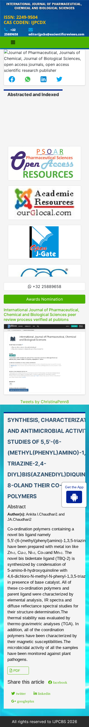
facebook (59, 682)
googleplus (25, 701)
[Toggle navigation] (13, 42)
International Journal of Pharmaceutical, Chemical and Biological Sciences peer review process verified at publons (41, 314)
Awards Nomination (44, 299)
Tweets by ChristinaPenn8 (44, 401)
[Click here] (44, 359)
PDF (16, 671)
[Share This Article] (12, 79)
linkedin (43, 693)
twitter (20, 693)
